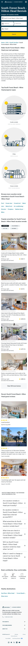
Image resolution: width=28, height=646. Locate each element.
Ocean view (9, 203)
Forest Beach (20, 593)
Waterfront (9, 206)
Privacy (24, 634)
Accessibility (8, 638)
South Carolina (14, 42)
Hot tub (5, 228)
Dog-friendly (15, 225)
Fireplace (10, 209)
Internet (14, 228)
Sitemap (16, 634)
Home (3, 42)
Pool (2, 203)
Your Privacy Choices (16, 638)
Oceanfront (17, 203)
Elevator (3, 209)
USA (7, 42)
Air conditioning (18, 206)
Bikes (2, 212)
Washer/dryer (19, 209)
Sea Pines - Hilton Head (7, 593)
